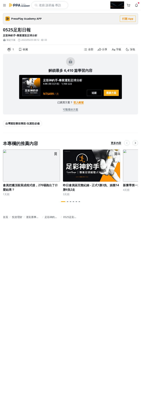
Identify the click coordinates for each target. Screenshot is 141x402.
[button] (4, 5)
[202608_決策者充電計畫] (117, 5)
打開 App (127, 18)
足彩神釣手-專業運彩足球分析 (20, 35)
